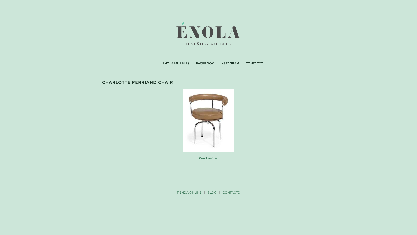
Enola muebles (175, 63)
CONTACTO (231, 192)
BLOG (212, 192)
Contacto (254, 63)
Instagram (229, 63)
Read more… (209, 158)
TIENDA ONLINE (189, 192)
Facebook (205, 63)
